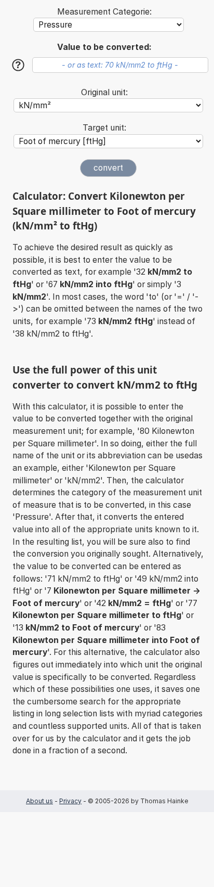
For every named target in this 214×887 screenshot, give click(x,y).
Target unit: (104, 128)
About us (39, 801)
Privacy (70, 801)
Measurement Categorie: (104, 12)
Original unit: (104, 92)
